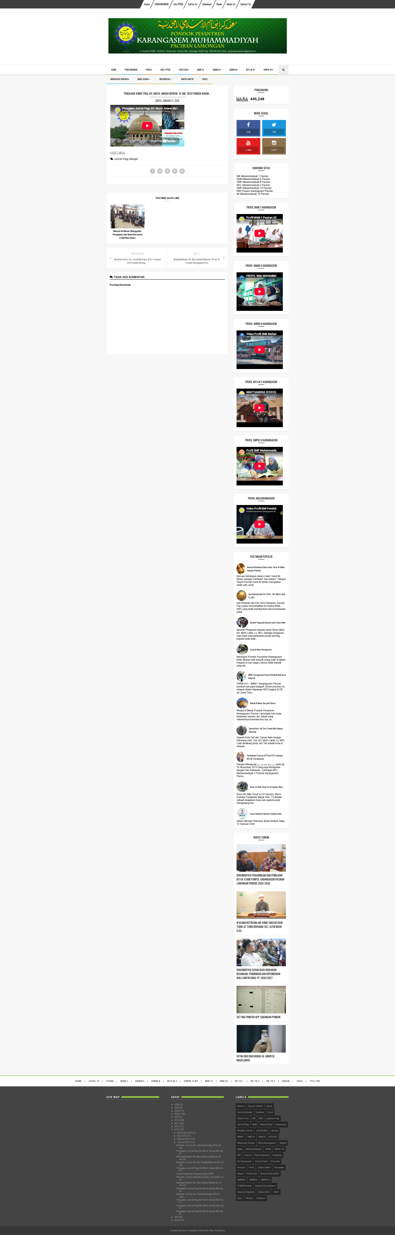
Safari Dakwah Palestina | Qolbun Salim (266, 813)
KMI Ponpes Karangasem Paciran (255, 191)
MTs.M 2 (250, 69)
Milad (240, 1149)
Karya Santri (187, 79)
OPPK (268, 1149)
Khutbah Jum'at (245, 1130)
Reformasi (252, 1173)
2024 (177, 1111)
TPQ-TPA (315, 1081)
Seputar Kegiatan (245, 1192)
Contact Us (245, 4)
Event (270, 1112)
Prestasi (183, 69)
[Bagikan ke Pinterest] (123, 153)
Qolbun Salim (264, 1167)
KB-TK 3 (270, 1081)
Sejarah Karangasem (265, 1186)
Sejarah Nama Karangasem (261, 649)
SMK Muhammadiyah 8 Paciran (253, 182)
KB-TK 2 (255, 1081)
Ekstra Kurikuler (244, 1112)
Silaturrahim (264, 1192)
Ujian (239, 1198)
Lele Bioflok (261, 1130)
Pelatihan (277, 1155)
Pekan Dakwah (262, 1155)
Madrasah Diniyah (119, 79)
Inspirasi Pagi (272, 1118)
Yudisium (260, 1198)
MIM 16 (209, 1081)
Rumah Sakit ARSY (270, 1173)
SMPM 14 (268, 69)
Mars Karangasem (267, 1143)
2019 (177, 1117)
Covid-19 (94, 1081)
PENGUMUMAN (161, 4)
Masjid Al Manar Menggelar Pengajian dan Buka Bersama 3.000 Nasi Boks (127, 234)
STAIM (110, 1081)
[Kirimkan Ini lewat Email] (111, 153)
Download (206, 4)
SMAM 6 (216, 69)
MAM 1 (200, 69)
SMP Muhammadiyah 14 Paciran (254, 188)
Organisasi (164, 79)
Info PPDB (178, 4)
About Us (231, 4)
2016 (177, 1126)
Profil (149, 69)
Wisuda (249, 1198)
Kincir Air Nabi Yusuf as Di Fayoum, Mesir (266, 786)
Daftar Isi (192, 4)
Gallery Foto (243, 1118)
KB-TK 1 (239, 1081)
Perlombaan (261, 1161)
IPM (261, 1118)
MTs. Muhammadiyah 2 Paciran (253, 185)
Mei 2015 (182, 1136)
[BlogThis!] (114, 153)
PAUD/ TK (279, 1149)
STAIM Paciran (244, 1186)
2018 (177, 1120)
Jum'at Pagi (121, 159)
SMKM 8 (232, 69)
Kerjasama (281, 1124)
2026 (177, 1104)
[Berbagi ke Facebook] (120, 153)
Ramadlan (279, 1167)
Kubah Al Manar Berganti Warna (262, 703)
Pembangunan (244, 1161)
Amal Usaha (143, 79)
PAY (239, 1155)
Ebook (219, 4)
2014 (177, 1217)
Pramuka (275, 1161)
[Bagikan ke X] (117, 153)
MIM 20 (224, 1081)
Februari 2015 (184, 1139)
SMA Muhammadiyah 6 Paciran (253, 179)
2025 (177, 1107)
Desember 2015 (185, 1133)
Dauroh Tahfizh (255, 1106)
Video (204, 79)
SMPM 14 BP (191, 1081)
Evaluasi (260, 1112)
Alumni (240, 1106)
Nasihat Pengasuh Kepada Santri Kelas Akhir (268, 622)
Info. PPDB (165, 69)
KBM (254, 1124)
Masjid (133, 159)
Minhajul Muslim (254, 1149)
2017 (177, 1123)
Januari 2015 (183, 1142)
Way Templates (217, 1230)
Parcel (248, 1155)
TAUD (300, 1081)
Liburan (274, 1130)
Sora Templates (190, 1230)
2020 (177, 1114)
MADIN (286, 1081)
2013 (177, 1220)
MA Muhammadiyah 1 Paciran (252, 176)
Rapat (240, 1173)
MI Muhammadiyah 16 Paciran (253, 193)
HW (254, 1118)
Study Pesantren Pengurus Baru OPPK (195, 1174)
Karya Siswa (266, 1124)
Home (147, 4)
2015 (177, 1129)
